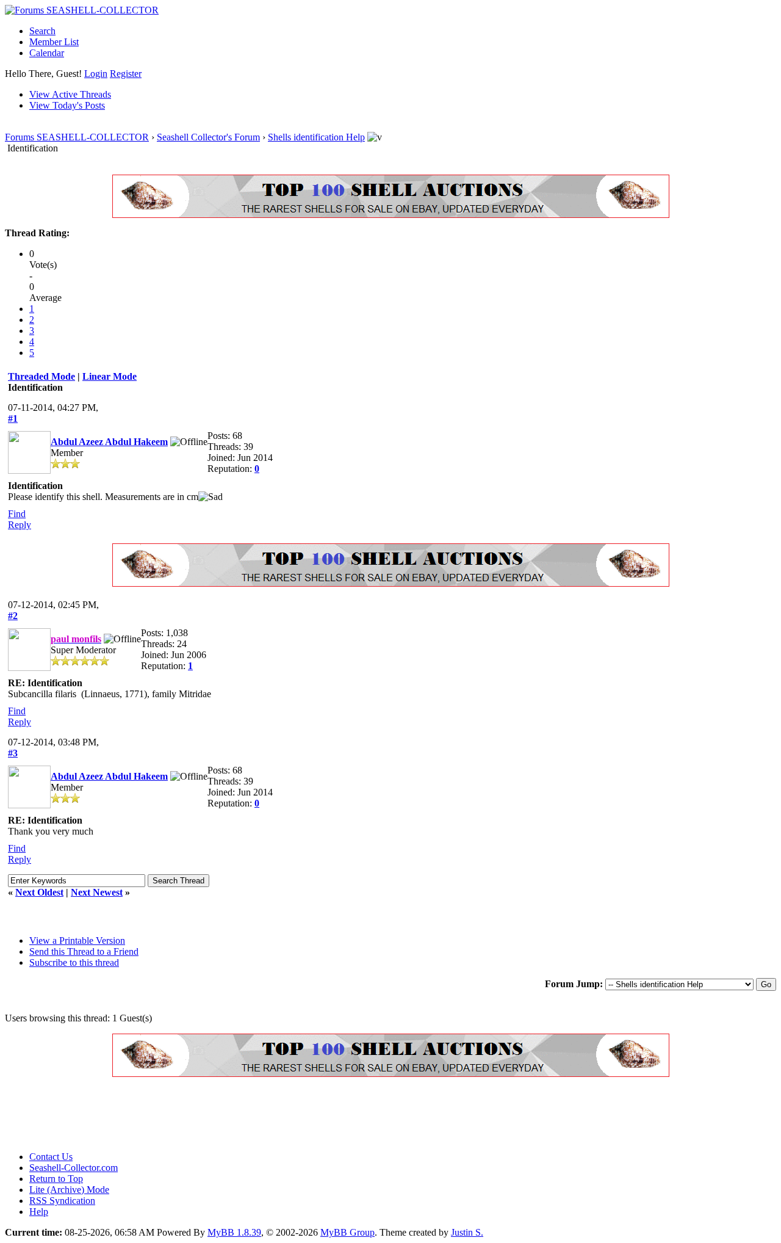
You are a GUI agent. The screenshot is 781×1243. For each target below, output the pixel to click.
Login (95, 73)
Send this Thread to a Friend (84, 951)
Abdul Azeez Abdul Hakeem (109, 442)
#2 (13, 616)
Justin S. (467, 1232)
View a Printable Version (77, 940)
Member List (54, 42)
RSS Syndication (62, 1200)
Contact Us (51, 1156)
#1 (13, 418)
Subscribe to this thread (74, 962)
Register (126, 73)
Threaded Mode (41, 376)
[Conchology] (390, 214)
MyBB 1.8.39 (234, 1232)
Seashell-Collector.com (73, 1167)
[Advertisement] (227, 1114)
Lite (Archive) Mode (69, 1189)
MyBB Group (347, 1232)
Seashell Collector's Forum (208, 137)
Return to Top (56, 1178)
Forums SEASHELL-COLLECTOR (77, 137)
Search (42, 31)
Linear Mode (109, 376)
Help (38, 1211)
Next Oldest (39, 892)
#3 (13, 753)
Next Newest (97, 892)
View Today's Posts (67, 105)
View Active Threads (70, 94)
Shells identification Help (316, 137)
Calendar (46, 53)
